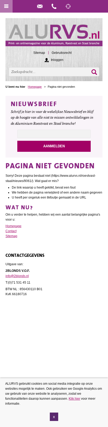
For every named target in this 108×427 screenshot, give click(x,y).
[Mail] (40, 6)
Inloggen (57, 60)
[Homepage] (54, 34)
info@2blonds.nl (17, 276)
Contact (11, 231)
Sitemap (11, 236)
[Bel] (54, 6)
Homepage (35, 86)
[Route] (68, 6)
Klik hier (74, 398)
